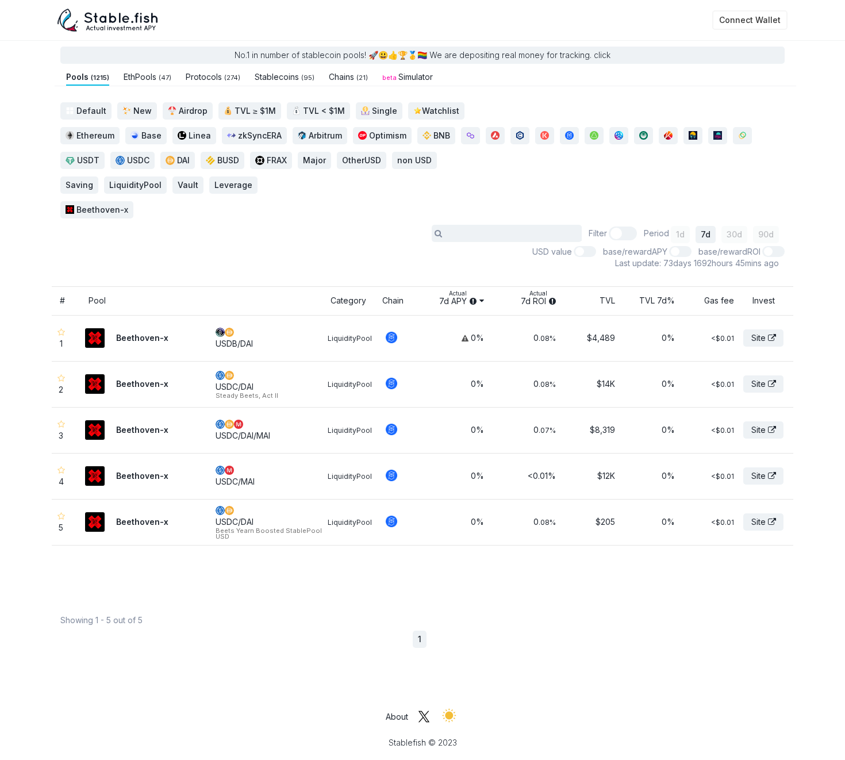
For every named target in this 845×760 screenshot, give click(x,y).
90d (766, 234)
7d (705, 234)
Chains (348, 77)
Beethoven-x (101, 209)
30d (734, 234)
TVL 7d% (656, 300)
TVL (607, 300)
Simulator (407, 77)
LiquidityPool (350, 338)
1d (680, 234)
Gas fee (719, 300)
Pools (87, 77)
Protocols (213, 77)
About (397, 716)
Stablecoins (284, 77)
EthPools (147, 77)
